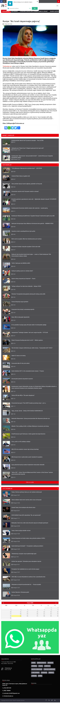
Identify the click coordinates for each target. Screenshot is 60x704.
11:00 (13, 421)
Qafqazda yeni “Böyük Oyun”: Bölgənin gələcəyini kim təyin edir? (27, 148)
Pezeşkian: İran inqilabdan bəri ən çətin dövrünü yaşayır (25, 569)
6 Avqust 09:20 (16, 595)
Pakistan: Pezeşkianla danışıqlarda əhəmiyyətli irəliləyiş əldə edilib (28, 294)
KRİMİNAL (34, 666)
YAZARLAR (44, 672)
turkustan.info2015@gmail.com (12, 693)
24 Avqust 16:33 (16, 149)
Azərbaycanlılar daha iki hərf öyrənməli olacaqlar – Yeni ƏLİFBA (27, 140)
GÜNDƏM (34, 675)
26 (27, 615)
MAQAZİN (50, 662)
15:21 (13, 204)
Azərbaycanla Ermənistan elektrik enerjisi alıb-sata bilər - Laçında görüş (29, 208)
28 (44, 615)
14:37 (13, 242)
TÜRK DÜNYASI (35, 672)
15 (50, 611)
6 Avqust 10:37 (16, 572)
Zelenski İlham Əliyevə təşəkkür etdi (20, 176)
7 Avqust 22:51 (16, 510)
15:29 (13, 194)
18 (20, 613)
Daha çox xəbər (30, 482)
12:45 (13, 358)
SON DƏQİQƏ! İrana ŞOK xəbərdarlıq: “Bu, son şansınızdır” (26, 515)
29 (50, 615)
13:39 (13, 312)
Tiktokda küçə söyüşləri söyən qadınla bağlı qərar (23, 553)
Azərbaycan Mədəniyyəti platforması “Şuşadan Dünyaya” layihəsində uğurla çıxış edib (33, 215)
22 (50, 613)
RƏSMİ (40, 675)
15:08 (13, 219)
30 (57, 615)
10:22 (13, 460)
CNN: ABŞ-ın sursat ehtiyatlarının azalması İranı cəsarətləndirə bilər (28, 576)
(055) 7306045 (6, 690)
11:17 (13, 406)
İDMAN (33, 662)
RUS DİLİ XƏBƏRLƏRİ (37, 669)
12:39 (13, 366)
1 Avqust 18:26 (16, 541)
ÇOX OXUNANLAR (7, 488)
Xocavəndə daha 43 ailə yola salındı (20, 363)
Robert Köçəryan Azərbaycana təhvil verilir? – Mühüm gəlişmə (27, 340)
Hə (34, 8)
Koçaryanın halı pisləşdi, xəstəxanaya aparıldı (22, 309)
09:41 (13, 142)
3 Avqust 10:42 (16, 503)
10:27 (13, 452)
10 (10, 611)
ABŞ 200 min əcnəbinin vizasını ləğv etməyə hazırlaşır (25, 449)
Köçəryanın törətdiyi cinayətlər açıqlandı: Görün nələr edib (25, 246)
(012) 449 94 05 (7, 688)
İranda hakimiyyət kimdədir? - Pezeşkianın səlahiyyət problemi (27, 546)
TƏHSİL (40, 666)
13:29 (13, 320)
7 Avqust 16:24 (16, 580)
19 (27, 613)
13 (37, 611)
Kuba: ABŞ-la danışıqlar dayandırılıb (20, 317)
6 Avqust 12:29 (16, 549)
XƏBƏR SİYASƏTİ (41, 662)
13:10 (13, 343)
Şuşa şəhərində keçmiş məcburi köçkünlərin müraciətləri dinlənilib (27, 464)
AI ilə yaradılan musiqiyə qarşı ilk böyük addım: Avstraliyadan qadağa (28, 324)
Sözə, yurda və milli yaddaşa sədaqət (20, 441)
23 (57, 613)
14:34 (13, 259)
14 (44, 611)
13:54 (13, 305)
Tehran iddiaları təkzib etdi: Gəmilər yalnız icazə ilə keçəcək (26, 499)
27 (37, 615)
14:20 (13, 274)
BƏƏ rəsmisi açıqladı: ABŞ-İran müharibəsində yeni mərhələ (26, 239)
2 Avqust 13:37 (16, 587)
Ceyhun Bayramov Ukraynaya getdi (20, 592)
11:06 (13, 414)
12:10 (13, 374)
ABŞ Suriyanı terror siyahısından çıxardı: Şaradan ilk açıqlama (26, 457)
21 (44, 613)
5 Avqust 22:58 (16, 526)
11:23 (13, 391)
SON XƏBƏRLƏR (6, 165)
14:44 (13, 234)
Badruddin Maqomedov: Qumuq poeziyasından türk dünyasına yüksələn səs (30, 418)
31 (10, 618)
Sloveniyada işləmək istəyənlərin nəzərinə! (22, 378)
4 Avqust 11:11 (16, 518)
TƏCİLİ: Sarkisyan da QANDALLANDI (20, 263)
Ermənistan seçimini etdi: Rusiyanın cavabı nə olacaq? (20, 11)
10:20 (13, 468)
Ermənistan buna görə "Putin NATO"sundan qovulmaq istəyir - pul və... (28, 403)
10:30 (13, 444)
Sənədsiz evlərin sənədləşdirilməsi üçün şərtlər (23, 231)
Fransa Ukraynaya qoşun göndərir (19, 301)
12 (27, 611)
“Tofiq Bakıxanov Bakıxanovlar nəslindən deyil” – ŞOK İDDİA (26, 168)
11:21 (13, 398)
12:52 (13, 351)
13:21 (13, 335)
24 (10, 615)
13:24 (13, 328)
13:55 (13, 297)
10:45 (13, 429)
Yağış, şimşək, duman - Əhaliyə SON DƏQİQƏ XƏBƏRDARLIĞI (27, 410)
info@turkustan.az (8, 696)
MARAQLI (51, 672)
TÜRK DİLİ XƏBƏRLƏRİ (49, 669)
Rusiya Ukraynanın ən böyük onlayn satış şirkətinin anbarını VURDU (28, 538)
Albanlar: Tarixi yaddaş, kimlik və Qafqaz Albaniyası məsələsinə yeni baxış (30, 426)
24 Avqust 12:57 (16, 159)
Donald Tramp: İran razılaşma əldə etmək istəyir (23, 507)
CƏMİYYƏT (47, 666)
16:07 (13, 179)
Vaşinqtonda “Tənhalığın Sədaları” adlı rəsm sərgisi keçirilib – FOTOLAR (29, 332)
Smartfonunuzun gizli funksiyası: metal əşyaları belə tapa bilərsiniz (28, 434)
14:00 (13, 281)
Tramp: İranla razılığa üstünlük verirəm (21, 530)
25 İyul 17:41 (15, 556)
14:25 (13, 266)
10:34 (13, 437)
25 (20, 615)
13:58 (13, 289)
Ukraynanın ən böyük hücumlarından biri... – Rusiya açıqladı (26, 584)
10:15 (13, 477)
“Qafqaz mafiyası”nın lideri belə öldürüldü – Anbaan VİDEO (26, 286)
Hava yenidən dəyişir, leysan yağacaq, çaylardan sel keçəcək (26, 183)
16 (57, 611)
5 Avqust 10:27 (16, 495)
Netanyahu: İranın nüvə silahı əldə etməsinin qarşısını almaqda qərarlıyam (29, 523)
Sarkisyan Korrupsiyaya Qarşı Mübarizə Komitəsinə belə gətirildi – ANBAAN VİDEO (32, 223)
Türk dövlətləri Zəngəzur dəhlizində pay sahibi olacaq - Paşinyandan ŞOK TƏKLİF (31, 348)
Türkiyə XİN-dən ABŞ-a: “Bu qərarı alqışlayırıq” (23, 395)
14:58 (13, 226)
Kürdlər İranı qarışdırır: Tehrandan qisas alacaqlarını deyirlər (26, 561)
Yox (30, 8)
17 (10, 613)
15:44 (13, 187)
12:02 (13, 382)
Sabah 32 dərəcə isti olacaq (18, 355)
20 (37, 613)
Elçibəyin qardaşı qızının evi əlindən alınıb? (22, 271)
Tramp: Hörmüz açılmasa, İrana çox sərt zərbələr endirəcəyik (26, 492)
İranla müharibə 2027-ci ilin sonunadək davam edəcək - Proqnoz (27, 371)
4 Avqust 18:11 (16, 564)
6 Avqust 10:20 (16, 533)
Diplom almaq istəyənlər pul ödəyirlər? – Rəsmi (23, 278)
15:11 (13, 211)
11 (20, 611)
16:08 (13, 171)
